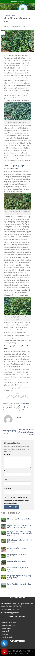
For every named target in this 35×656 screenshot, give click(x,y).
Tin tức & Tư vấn (9, 15)
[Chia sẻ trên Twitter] (15, 396)
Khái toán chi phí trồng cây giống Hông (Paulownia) (20, 541)
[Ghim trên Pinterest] (22, 396)
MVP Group (24, 653)
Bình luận (7, 454)
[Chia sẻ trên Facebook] (12, 396)
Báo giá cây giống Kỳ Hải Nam (17, 548)
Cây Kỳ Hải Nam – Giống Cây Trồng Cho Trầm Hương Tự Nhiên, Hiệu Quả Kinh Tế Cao (19, 533)
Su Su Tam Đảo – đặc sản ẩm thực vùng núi (19, 585)
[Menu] (2, 6)
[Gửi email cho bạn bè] (19, 396)
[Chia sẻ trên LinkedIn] (26, 396)
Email (6, 480)
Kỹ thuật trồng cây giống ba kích (15, 410)
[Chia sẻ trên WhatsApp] (8, 396)
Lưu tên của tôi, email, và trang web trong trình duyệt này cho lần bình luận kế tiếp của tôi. (17, 500)
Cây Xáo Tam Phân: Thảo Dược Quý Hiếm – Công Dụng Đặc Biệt (19, 526)
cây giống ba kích (22, 166)
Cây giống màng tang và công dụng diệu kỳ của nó (19, 577)
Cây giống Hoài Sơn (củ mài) (16, 555)
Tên (6, 471)
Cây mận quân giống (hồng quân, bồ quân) (19, 568)
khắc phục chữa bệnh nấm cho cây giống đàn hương (26, 432)
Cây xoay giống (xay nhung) (16, 561)
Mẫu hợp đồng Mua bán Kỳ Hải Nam (19, 519)
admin (23, 26)
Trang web (7, 488)
